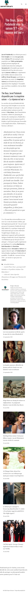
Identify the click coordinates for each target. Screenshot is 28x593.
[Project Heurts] (6, 4)
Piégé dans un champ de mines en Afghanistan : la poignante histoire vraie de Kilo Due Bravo (14, 403)
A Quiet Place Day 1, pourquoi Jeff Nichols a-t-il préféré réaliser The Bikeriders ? (13, 269)
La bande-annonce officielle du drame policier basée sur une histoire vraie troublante (13, 367)
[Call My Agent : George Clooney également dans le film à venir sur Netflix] (14, 541)
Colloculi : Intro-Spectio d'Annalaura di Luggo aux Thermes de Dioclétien (14, 277)
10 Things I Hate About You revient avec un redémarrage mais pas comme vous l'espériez (13, 473)
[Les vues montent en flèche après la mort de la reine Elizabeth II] (14, 328)
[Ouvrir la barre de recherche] (21, 4)
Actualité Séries (9, 264)
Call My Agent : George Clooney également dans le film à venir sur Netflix (13, 546)
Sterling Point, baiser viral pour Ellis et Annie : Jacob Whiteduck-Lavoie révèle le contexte (13, 438)
